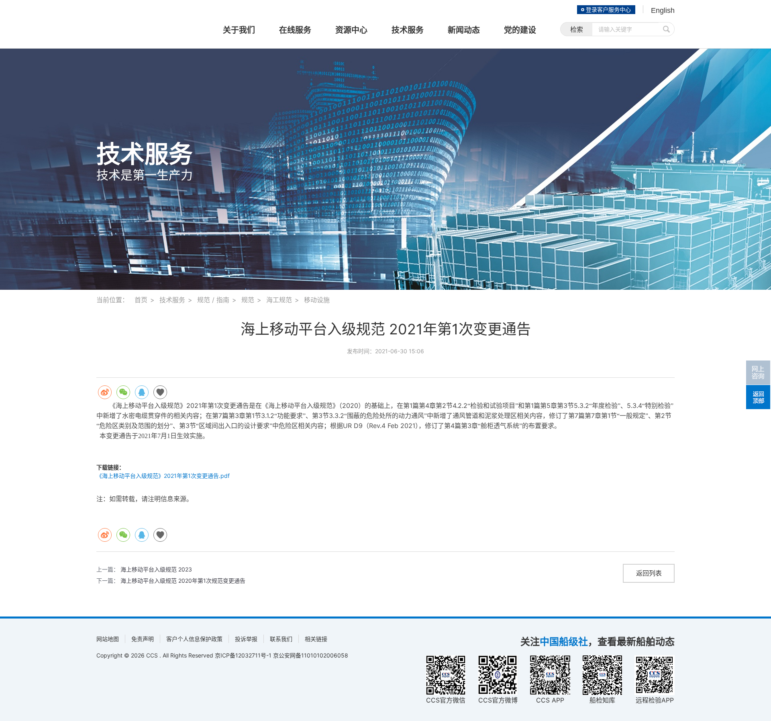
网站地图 (107, 638)
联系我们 (281, 638)
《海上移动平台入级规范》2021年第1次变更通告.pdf (163, 475)
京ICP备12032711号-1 (243, 655)
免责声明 (142, 638)
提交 (667, 29)
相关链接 (316, 638)
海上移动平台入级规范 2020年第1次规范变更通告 (182, 580)
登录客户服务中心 (608, 9)
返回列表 (649, 573)
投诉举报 (246, 638)
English (663, 10)
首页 (141, 300)
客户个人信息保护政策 (194, 638)
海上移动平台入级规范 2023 (156, 569)
